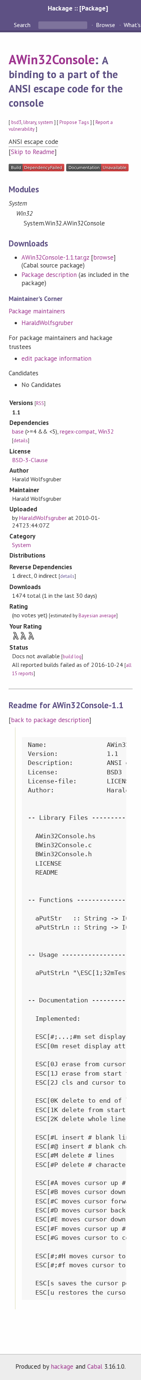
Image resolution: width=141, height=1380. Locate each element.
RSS (40, 403)
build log (72, 656)
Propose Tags (74, 122)
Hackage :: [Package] (78, 8)
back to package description (50, 720)
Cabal (94, 1366)
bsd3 (16, 122)
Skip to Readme (33, 152)
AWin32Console (52, 59)
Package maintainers (37, 311)
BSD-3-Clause (30, 460)
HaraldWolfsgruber (47, 323)
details (21, 440)
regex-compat (77, 431)
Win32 (106, 431)
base (18, 431)
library (29, 122)
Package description (49, 275)
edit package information (56, 358)
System (21, 545)
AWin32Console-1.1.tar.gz (55, 257)
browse (103, 257)
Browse (105, 25)
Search (23, 25)
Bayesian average (97, 615)
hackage (62, 1366)
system (45, 122)
